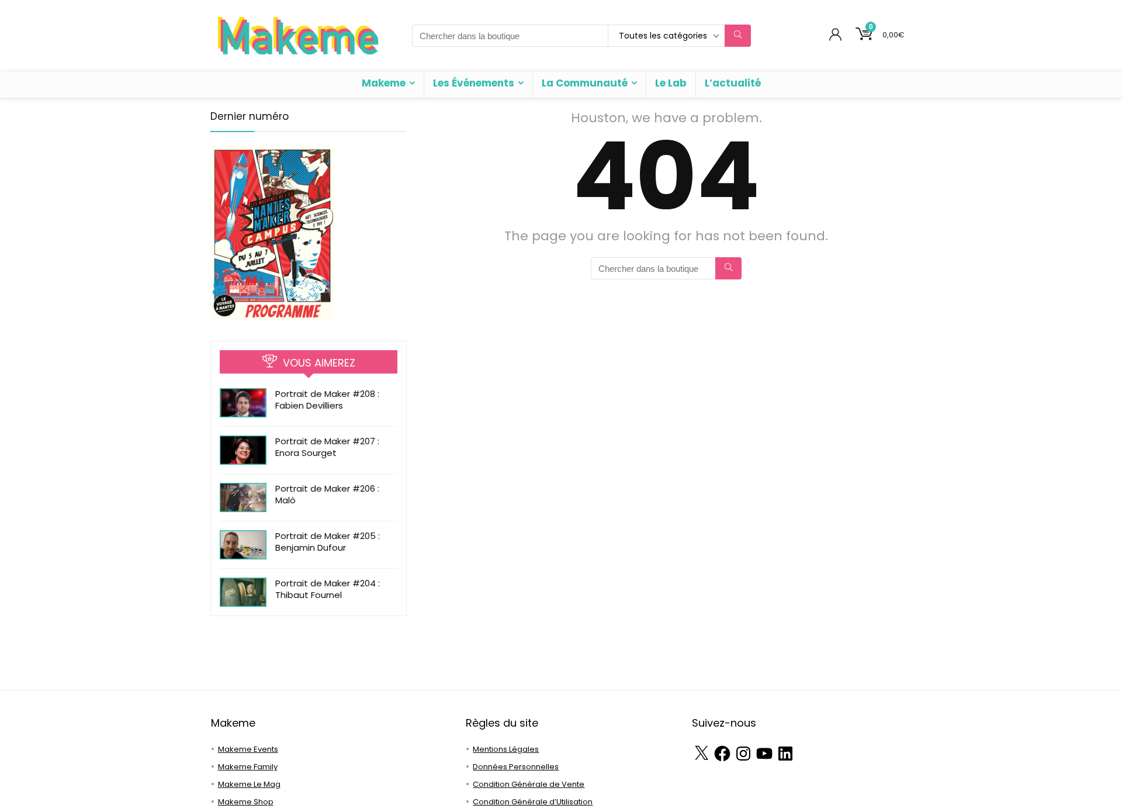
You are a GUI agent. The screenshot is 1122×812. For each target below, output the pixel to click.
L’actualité (733, 83)
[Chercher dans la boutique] (738, 36)
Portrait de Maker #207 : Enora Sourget (327, 447)
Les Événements (473, 83)
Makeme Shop (245, 801)
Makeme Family (248, 766)
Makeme (384, 83)
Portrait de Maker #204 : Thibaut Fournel (327, 589)
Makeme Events (248, 749)
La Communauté (585, 83)
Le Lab (671, 83)
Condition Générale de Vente (528, 784)
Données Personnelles (516, 766)
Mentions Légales (506, 749)
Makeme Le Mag (249, 784)
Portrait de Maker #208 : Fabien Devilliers (327, 400)
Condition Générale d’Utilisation (533, 801)
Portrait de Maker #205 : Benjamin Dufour (327, 542)
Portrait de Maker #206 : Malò (327, 494)
